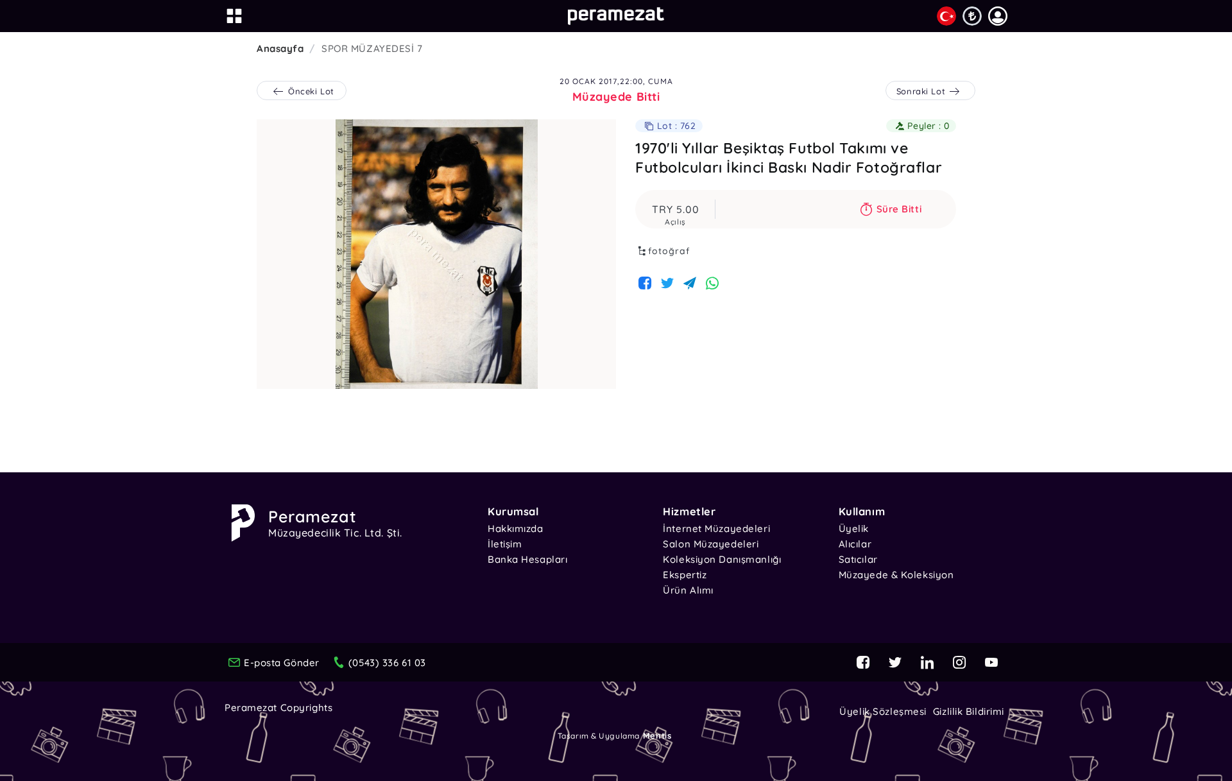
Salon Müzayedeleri (710, 544)
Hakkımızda (515, 528)
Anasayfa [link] (280, 48)
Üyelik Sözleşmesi (883, 711)
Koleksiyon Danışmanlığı (722, 559)
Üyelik (854, 528)
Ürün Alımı (688, 590)
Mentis (657, 735)
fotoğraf (669, 251)
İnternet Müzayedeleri (716, 528)
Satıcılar (858, 559)
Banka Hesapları (527, 559)
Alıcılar (855, 544)
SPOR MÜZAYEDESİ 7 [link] (372, 48)
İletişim (505, 544)
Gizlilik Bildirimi (968, 711)
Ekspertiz (684, 575)
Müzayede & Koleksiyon (896, 575)
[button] (997, 16)
